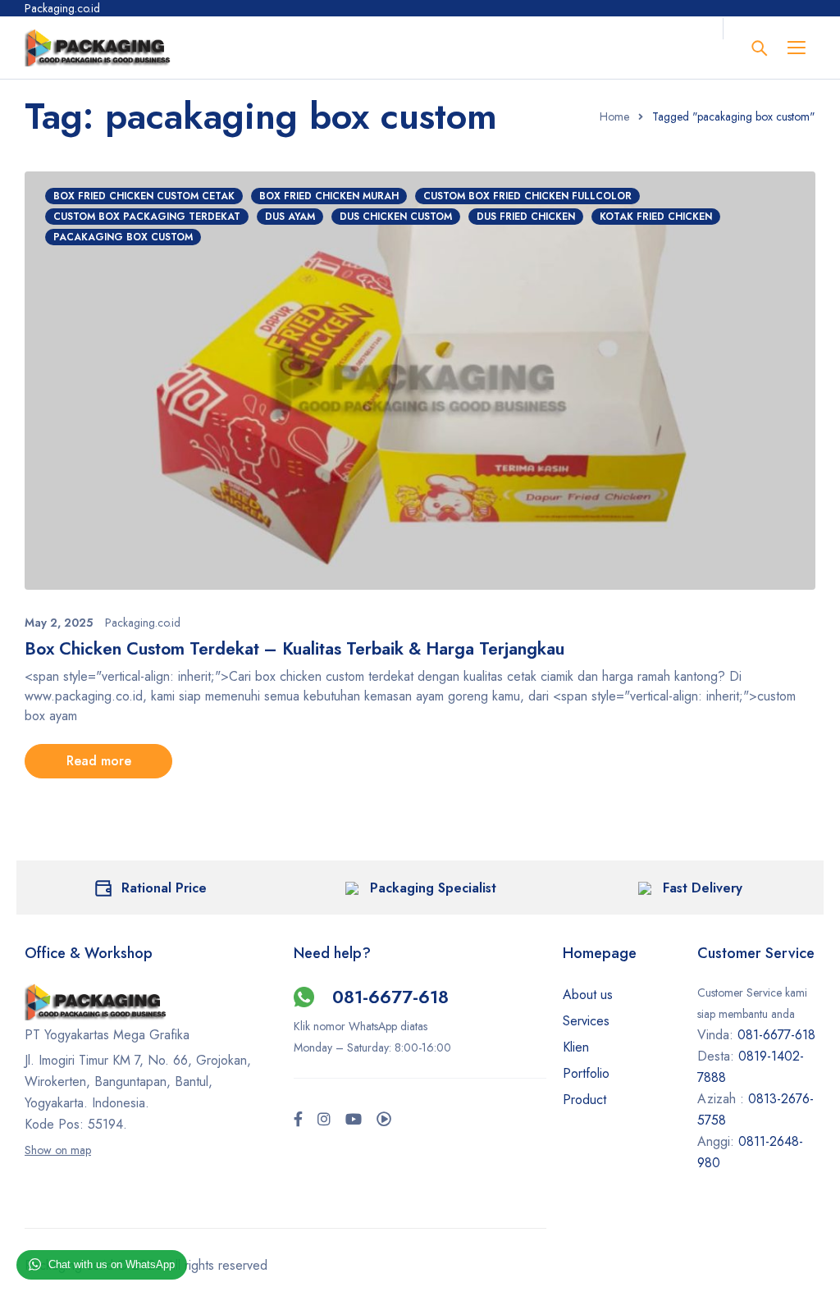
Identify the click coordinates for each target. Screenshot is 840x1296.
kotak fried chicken (656, 216)
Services (586, 1020)
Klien (576, 1047)
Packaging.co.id (142, 622)
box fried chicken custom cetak (144, 196)
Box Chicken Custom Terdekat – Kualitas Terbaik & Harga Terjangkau (294, 649)
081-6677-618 (390, 996)
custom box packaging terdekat (146, 216)
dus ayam (290, 216)
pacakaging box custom (123, 237)
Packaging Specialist (433, 887)
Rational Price (164, 887)
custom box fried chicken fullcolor (527, 196)
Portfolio (586, 1073)
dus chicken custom (396, 216)
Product (584, 1099)
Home (614, 116)
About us (588, 994)
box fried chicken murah (329, 196)
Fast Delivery (702, 887)
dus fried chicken (526, 216)
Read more (98, 760)
